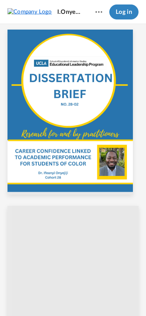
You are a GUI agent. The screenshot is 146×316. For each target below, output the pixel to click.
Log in (124, 12)
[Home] (29, 11)
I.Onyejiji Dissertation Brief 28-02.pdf (69, 12)
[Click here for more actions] (98, 11)
